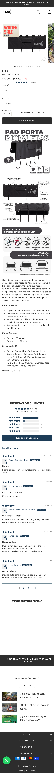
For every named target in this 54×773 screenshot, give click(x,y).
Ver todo (27, 685)
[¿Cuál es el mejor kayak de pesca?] (9, 707)
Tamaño (6, 85)
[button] (22, 82)
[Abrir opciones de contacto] (7, 760)
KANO (5, 71)
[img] (8, 456)
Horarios (26, 753)
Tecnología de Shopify (27, 771)
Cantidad (7, 110)
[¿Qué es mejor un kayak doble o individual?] (9, 719)
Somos (26, 734)
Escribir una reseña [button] (27, 438)
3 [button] (28, 588)
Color (6, 98)
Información (26, 741)
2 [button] (23, 588)
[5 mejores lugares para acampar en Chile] (9, 696)
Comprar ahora (27, 121)
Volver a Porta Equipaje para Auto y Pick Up (29, 660)
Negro (8, 103)
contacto (26, 747)
